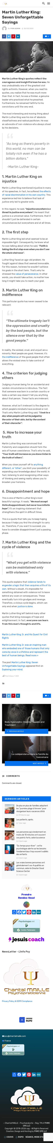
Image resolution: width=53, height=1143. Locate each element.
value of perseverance (26, 274)
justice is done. (25, 606)
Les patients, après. (24, 819)
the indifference (10, 357)
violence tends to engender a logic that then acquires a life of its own (26, 585)
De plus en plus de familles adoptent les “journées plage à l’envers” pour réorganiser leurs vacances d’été (32, 809)
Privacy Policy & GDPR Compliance (17, 1001)
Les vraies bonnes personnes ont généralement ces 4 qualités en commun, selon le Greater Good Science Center (30, 866)
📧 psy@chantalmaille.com (14, 1036)
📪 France (6, 1041)
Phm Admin (15, 28)
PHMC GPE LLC (40, 1131)
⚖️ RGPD (19, 1137)
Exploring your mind (12, 669)
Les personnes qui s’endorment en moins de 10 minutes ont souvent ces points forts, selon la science (31, 835)
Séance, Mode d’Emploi (37, 1137)
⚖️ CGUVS (8, 1137)
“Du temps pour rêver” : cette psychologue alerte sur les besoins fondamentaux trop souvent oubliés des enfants (32, 850)
